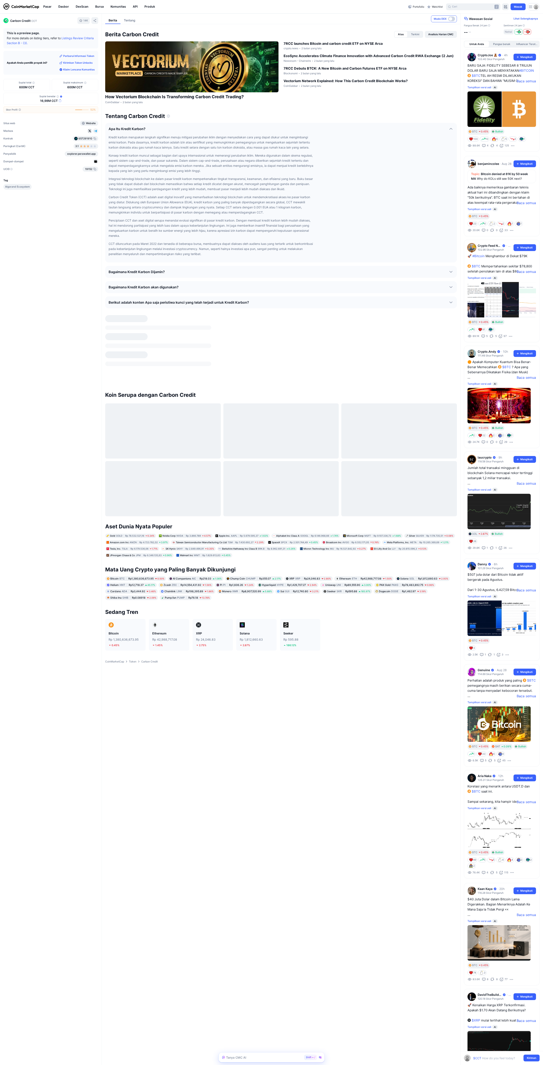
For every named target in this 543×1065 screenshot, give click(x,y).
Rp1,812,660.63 (424, 531)
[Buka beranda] (21, 6)
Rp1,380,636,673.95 (137, 531)
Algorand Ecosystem (17, 186)
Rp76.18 (187, 550)
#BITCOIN (526, 71)
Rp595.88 (348, 544)
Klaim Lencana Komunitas (79, 69)
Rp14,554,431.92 (187, 537)
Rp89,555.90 (348, 537)
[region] (224, 7)
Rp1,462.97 (402, 544)
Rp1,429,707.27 (289, 537)
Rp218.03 (197, 531)
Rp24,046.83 (310, 531)
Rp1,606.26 (236, 537)
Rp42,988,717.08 (365, 531)
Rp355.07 (255, 531)
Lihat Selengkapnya (526, 18)
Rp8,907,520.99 (247, 544)
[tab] (400, 34)
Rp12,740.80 (299, 544)
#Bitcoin (478, 256)
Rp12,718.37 (132, 537)
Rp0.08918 (133, 550)
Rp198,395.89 (189, 544)
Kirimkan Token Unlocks (78, 62)
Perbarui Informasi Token (78, 56)
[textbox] (498, 1058)
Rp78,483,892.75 (406, 537)
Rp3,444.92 (133, 544)
